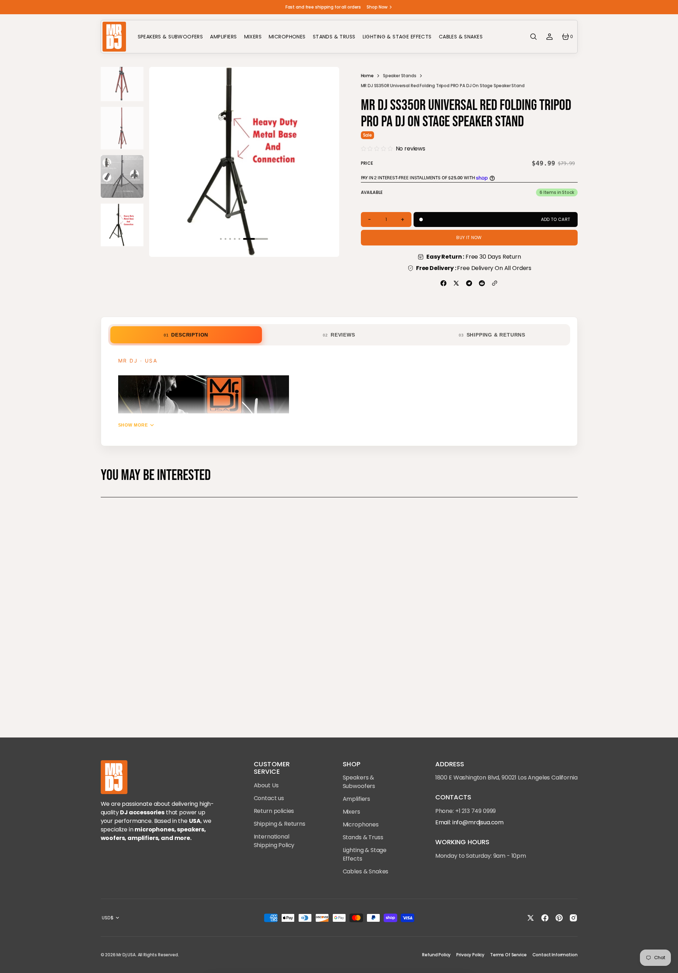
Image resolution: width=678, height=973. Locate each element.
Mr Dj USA (126, 955)
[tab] (186, 334)
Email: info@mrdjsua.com (469, 822)
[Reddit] (481, 283)
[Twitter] (456, 283)
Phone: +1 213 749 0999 (465, 811)
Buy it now (469, 237)
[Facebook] (443, 283)
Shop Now (377, 7)
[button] (533, 36)
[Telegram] (469, 283)
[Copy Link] (494, 283)
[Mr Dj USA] (114, 36)
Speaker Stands (399, 76)
